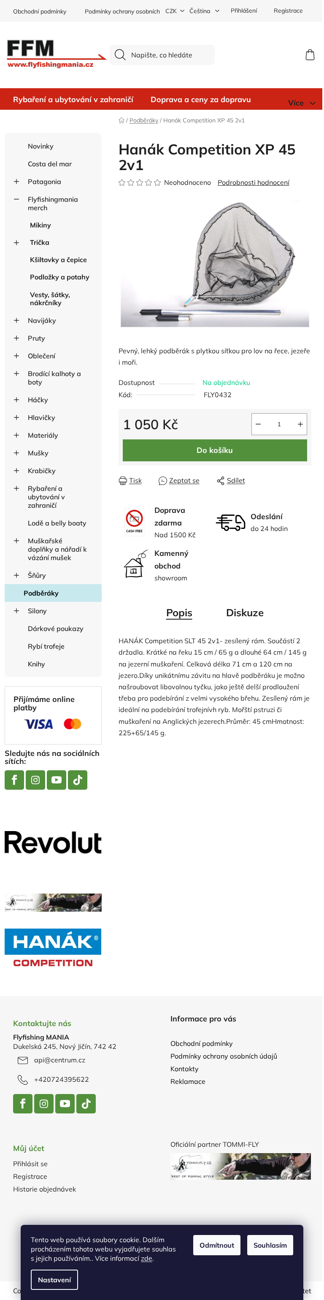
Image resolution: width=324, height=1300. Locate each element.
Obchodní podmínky (39, 11)
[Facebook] (14, 780)
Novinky (41, 146)
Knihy (36, 664)
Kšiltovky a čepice (58, 259)
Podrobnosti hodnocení (253, 182)
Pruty (36, 338)
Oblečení (41, 356)
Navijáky (42, 320)
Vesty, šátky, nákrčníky (50, 298)
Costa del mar (50, 164)
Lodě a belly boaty (57, 523)
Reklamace (187, 1081)
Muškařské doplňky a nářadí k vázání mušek (57, 549)
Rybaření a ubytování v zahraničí (46, 496)
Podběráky (41, 593)
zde (146, 1258)
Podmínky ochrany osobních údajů (130, 11)
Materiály (43, 435)
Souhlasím (270, 1245)
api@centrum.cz (59, 1060)
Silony (37, 611)
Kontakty (184, 1068)
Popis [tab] (179, 612)
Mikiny (40, 225)
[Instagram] (35, 780)
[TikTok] (77, 780)
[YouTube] (56, 780)
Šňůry (37, 575)
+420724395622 (61, 1079)
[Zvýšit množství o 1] (300, 424)
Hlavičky (41, 417)
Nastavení (54, 1280)
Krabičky (42, 470)
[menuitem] (73, 99)
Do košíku (215, 450)
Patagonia (44, 181)
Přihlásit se (30, 1163)
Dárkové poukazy (56, 628)
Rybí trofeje (46, 646)
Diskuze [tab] (245, 612)
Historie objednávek (44, 1189)
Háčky (38, 399)
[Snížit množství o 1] (258, 424)
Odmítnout (217, 1245)
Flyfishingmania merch (53, 203)
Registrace (288, 10)
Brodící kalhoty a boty (54, 377)
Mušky (38, 453)
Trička (39, 242)
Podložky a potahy (59, 277)
